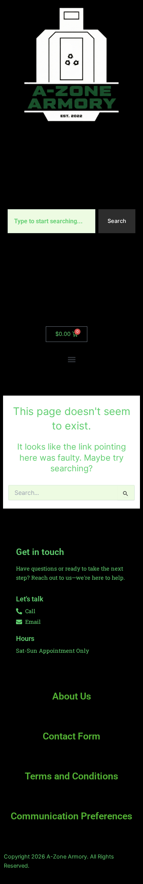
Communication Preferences (71, 816)
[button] (71, 359)
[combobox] (51, 221)
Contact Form (71, 736)
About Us (71, 696)
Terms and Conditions (71, 776)
